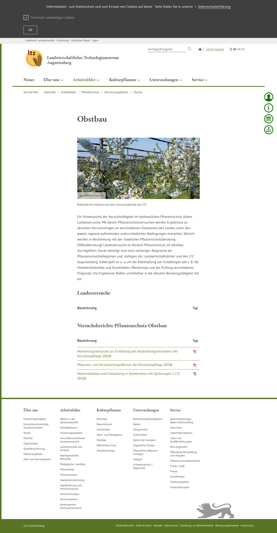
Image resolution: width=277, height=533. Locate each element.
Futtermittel (140, 434)
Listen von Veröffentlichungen (181, 439)
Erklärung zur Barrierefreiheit (196, 525)
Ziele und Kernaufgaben (37, 459)
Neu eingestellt (179, 447)
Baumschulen (104, 424)
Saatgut (137, 459)
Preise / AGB (177, 466)
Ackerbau (102, 419)
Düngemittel (140, 429)
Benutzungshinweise (227, 525)
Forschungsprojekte (35, 419)
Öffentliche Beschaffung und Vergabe (183, 453)
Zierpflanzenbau (106, 450)
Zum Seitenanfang (34, 525)
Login (95, 40)
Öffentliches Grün (106, 445)
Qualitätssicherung (34, 448)
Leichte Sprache (215, 49)
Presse (174, 471)
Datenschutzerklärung (214, 7)
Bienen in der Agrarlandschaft (69, 420)
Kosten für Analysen (144, 440)
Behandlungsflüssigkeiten (148, 419)
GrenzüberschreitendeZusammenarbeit (72, 439)
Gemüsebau (103, 429)
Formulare (176, 427)
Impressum (247, 525)
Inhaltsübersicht (125, 525)
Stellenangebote (33, 454)
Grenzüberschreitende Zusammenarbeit (36, 425)
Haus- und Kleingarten (109, 434)
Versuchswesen (68, 499)
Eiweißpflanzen (68, 427)
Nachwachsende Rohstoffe (69, 457)
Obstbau (101, 440)
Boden (136, 424)
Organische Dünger (144, 445)
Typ (195, 308)
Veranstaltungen (179, 487)
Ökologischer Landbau (72, 464)
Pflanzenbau (67, 469)
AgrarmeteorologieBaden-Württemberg (181, 420)
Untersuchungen (69, 494)
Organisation (31, 443)
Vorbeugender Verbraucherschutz (70, 506)
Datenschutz (171, 525)
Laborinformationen (181, 433)
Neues (27, 433)
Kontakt (158, 525)
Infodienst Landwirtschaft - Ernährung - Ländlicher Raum (57, 40)
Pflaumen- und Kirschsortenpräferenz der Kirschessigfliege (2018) (124, 365)
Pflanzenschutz (68, 474)
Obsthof (28, 438)
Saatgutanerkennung (72, 480)
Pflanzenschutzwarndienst (185, 460)
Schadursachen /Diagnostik (143, 466)
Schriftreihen (177, 476)
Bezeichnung (87, 308)
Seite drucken (144, 525)
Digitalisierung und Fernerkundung (71, 487)
